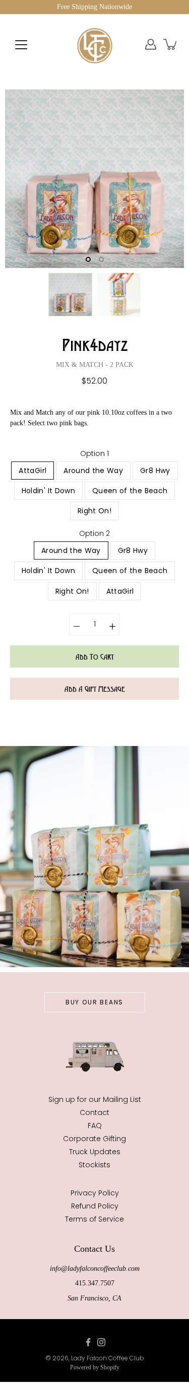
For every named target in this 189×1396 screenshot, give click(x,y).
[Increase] (112, 624)
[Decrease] (76, 624)
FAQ (95, 1126)
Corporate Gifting (94, 1139)
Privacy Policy (95, 1193)
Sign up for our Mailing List (94, 1099)
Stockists (94, 1165)
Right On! (94, 511)
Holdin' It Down (48, 491)
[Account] (151, 44)
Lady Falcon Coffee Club (107, 1358)
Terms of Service (94, 1219)
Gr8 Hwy (155, 471)
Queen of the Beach (129, 491)
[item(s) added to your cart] (171, 44)
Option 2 (94, 533)
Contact (94, 1112)
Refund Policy (94, 1206)
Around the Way (93, 471)
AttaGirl (32, 471)
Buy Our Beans (94, 1002)
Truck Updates (94, 1152)
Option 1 (94, 453)
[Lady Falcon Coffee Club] (95, 44)
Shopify (109, 1367)
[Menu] (21, 44)
